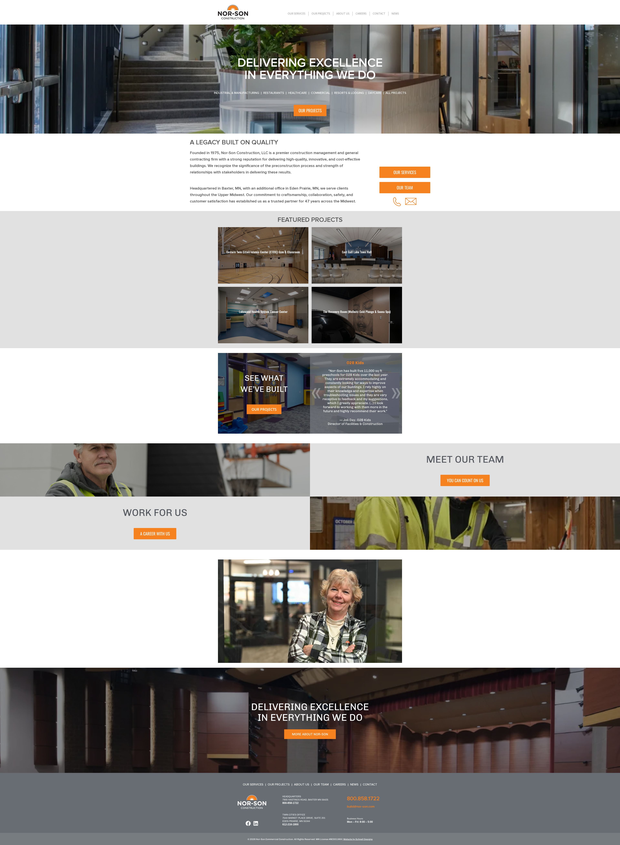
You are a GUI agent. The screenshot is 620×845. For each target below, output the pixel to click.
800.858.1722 (363, 798)
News (395, 13)
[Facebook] (248, 823)
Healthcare (297, 93)
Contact (379, 13)
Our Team (321, 784)
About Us (342, 13)
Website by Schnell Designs (358, 839)
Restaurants (273, 93)
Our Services (296, 13)
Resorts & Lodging (349, 93)
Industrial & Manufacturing (236, 93)
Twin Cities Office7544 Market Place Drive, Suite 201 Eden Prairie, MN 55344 (303, 817)
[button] (316, 393)
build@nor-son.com (361, 807)
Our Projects (321, 13)
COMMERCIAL (320, 93)
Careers (361, 13)
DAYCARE (374, 93)
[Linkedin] (255, 823)
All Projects (396, 93)
